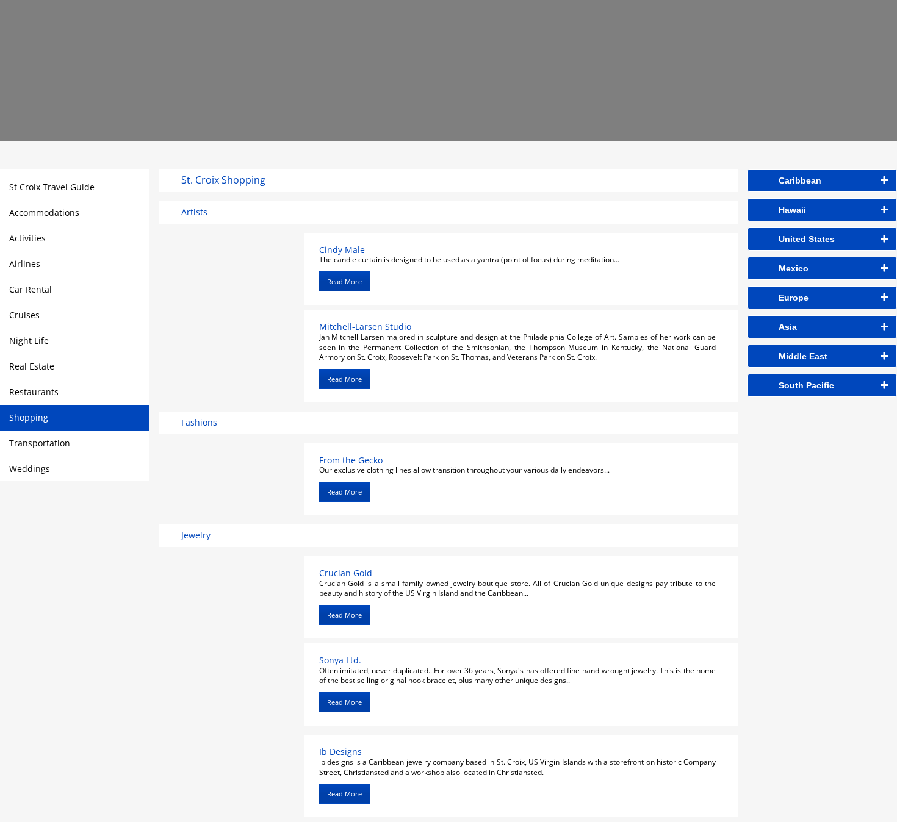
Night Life (29, 340)
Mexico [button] (794, 268)
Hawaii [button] (792, 210)
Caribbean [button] (800, 180)
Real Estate (31, 366)
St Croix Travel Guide (52, 187)
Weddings (29, 468)
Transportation (39, 443)
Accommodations (44, 212)
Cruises (24, 315)
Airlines (24, 264)
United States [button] (807, 239)
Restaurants (34, 392)
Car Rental (30, 289)
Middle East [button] (803, 356)
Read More (344, 281)
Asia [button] (788, 327)
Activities (27, 238)
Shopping (28, 417)
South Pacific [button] (806, 385)
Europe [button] (794, 297)
